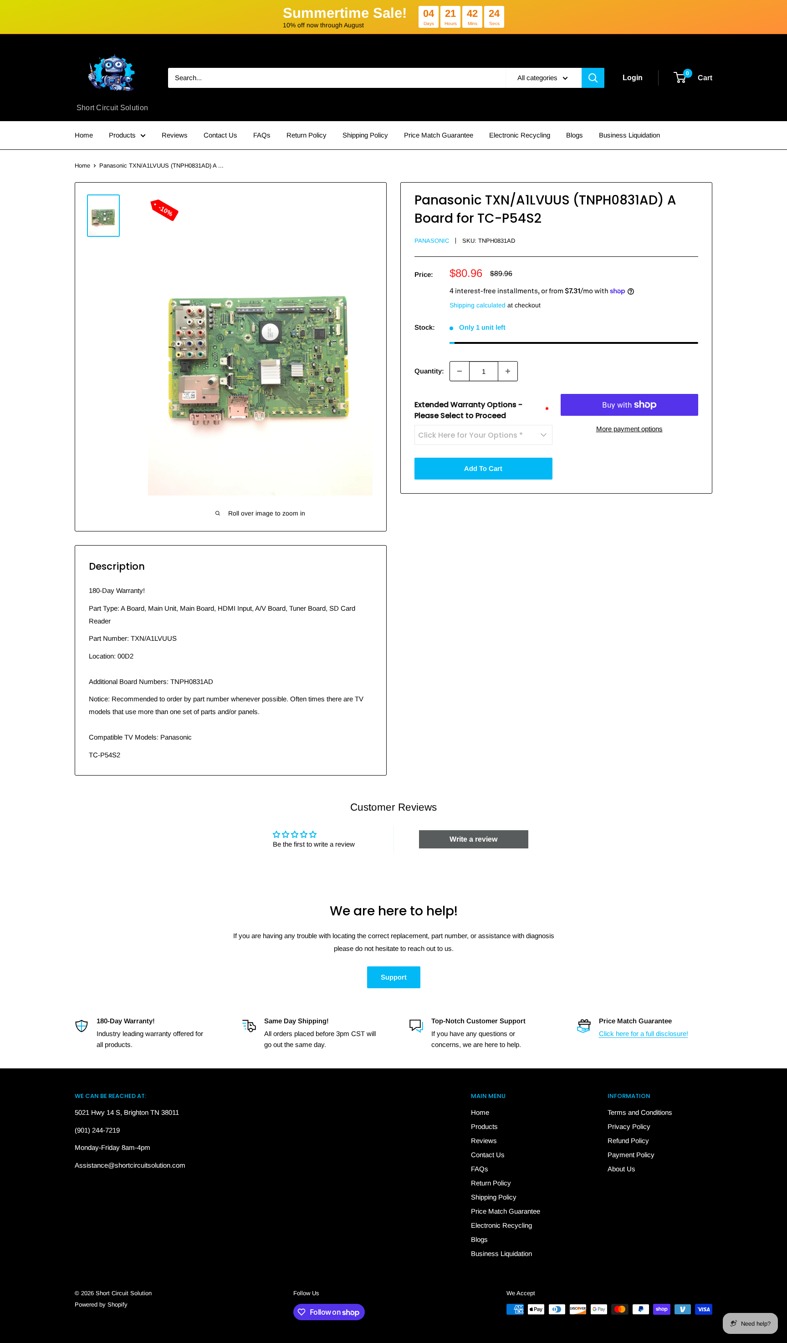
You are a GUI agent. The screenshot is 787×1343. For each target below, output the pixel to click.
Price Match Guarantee (438, 135)
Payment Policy (631, 1155)
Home (84, 135)
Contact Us (220, 135)
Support (394, 977)
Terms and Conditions (640, 1112)
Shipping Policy (365, 135)
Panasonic (431, 240)
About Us (621, 1169)
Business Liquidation (629, 135)
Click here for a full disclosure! (643, 1033)
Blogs (574, 135)
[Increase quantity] (507, 371)
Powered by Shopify (101, 1304)
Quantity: (429, 371)
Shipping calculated (478, 305)
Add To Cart (483, 468)
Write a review (473, 839)
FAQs (262, 135)
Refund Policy (628, 1140)
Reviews (175, 135)
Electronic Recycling (519, 135)
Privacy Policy (629, 1126)
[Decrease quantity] (459, 371)
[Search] (593, 78)
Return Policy (306, 135)
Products (122, 135)
